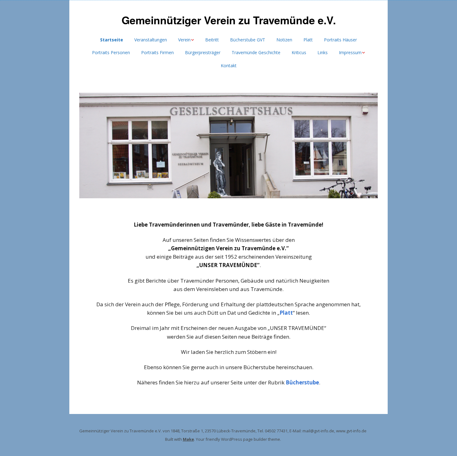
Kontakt (229, 65)
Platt (308, 40)
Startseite (111, 40)
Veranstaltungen (150, 40)
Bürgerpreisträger (202, 52)
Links (322, 52)
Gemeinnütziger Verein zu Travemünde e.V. (229, 19)
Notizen (284, 40)
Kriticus (299, 52)
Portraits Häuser (340, 40)
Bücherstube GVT (247, 40)
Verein (184, 40)
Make (188, 439)
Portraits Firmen (157, 52)
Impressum (350, 52)
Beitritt (212, 40)
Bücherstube (302, 382)
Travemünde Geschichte (256, 52)
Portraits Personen (111, 52)
